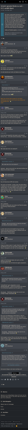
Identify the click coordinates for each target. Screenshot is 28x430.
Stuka (6, 196)
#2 (26, 65)
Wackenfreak (8, 127)
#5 (26, 133)
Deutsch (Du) (17, 421)
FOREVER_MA (8, 267)
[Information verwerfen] (25, 14)
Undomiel (7, 60)
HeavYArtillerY (8, 141)
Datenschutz (19, 423)
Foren (2, 406)
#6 (26, 146)
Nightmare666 (8, 252)
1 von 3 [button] (9, 373)
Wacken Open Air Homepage (7, 404)
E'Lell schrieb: (5, 84)
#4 (26, 112)
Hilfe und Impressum (5, 426)
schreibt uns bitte (21, 30)
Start (12, 426)
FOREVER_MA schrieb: (7, 322)
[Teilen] (25, 48)
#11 (26, 243)
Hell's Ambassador (9, 174)
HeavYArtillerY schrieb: (7, 161)
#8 (26, 180)
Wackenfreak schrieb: (7, 220)
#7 (26, 158)
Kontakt (2, 409)
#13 (26, 273)
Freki (6, 344)
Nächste (15, 373)
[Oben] (15, 426)
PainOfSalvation (9, 76)
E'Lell (3, 10)
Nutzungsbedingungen (10, 423)
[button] (2, 1)
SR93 (6, 237)
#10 (26, 218)
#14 (26, 303)
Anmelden (3, 415)
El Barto (7, 107)
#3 (26, 82)
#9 (26, 201)
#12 (26, 258)
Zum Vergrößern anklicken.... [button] (14, 365)
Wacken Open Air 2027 (6, 421)
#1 (26, 48)
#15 (26, 350)
